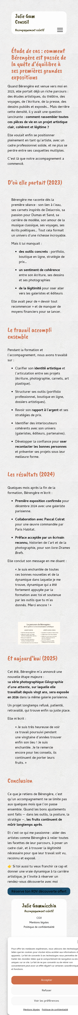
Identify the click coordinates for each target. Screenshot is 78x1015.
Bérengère (26, 86)
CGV (39, 918)
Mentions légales (31, 1010)
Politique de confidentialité (55, 1010)
